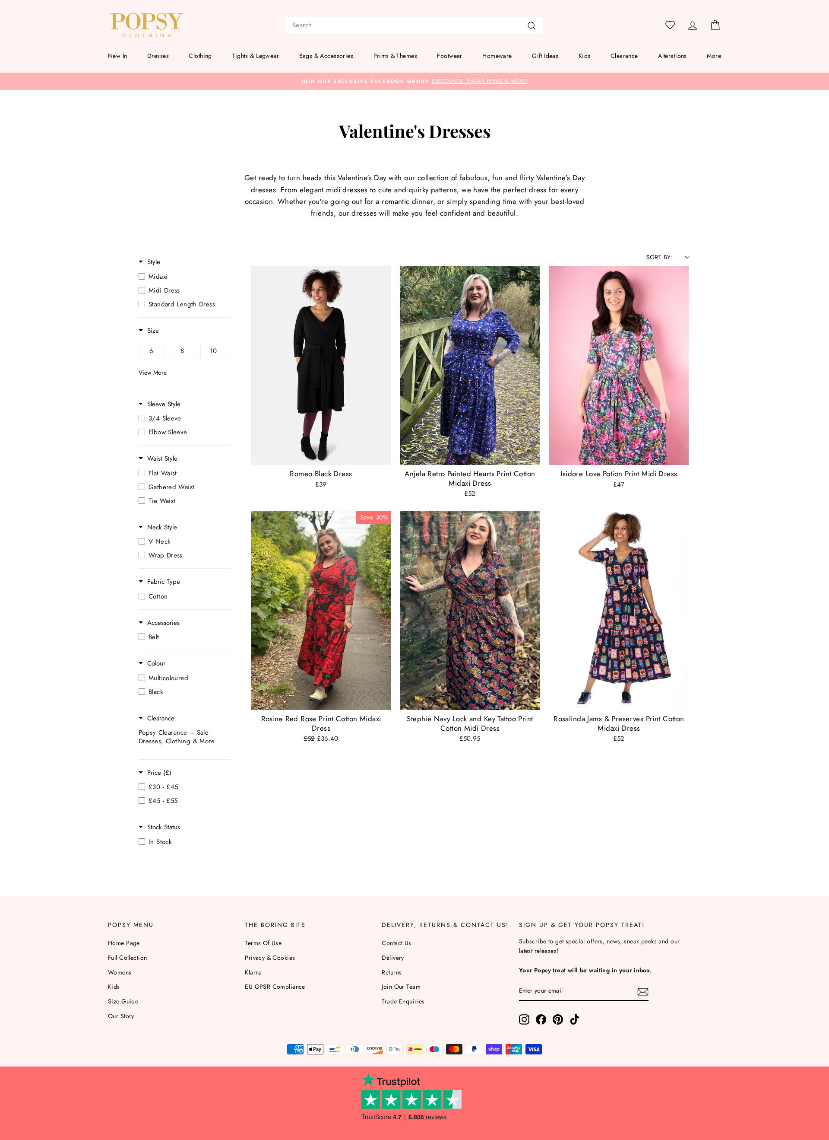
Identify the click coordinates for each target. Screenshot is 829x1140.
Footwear (449, 55)
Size (153, 330)
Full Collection (127, 957)
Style (153, 262)
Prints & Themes (395, 55)
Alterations (672, 55)
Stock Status (163, 827)
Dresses (158, 55)
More (714, 55)
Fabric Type (163, 581)
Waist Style (162, 458)
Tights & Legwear (255, 55)
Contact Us (396, 943)
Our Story (121, 1016)
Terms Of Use (263, 943)
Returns (392, 972)
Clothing (200, 55)
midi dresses (346, 190)
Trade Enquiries (403, 1001)
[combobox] (414, 25)
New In (117, 55)
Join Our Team (401, 986)
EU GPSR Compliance (275, 986)
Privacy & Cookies (270, 957)
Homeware (497, 55)
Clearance (624, 55)
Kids (585, 55)
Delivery (393, 957)
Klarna (253, 972)
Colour (156, 663)
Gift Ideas (545, 55)
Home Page (124, 943)
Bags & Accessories (326, 55)
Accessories (163, 622)
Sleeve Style (163, 404)
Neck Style (162, 527)
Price (159, 772)
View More (153, 372)
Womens (120, 972)
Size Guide (123, 1001)
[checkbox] (182, 276)
